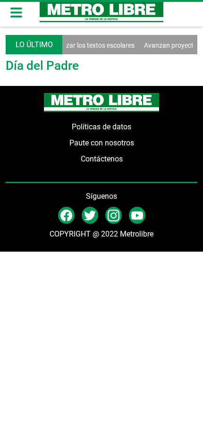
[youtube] (137, 214)
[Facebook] (66, 214)
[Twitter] (90, 214)
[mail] (113, 214)
